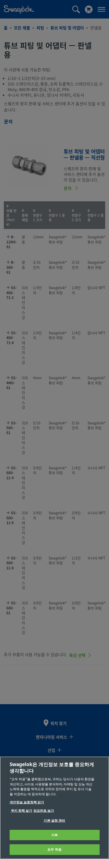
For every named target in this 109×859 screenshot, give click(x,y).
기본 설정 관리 (54, 820)
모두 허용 (54, 849)
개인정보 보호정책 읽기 (27, 802)
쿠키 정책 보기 (21, 810)
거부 (54, 835)
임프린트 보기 (43, 810)
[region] (54, 807)
